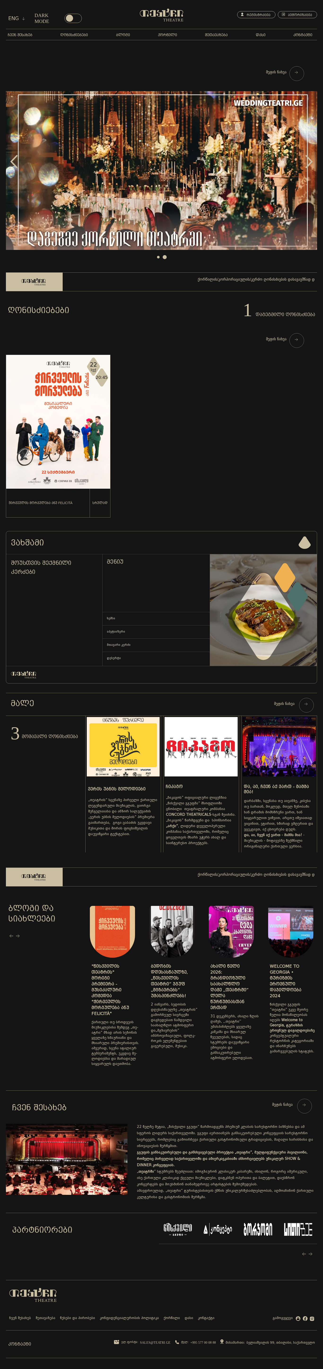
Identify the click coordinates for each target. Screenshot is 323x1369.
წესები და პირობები (77, 1318)
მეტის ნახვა (277, 72)
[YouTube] (298, 1319)
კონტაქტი (206, 1318)
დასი (189, 1318)
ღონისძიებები (38, 310)
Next (309, 161)
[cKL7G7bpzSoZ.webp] (161, 170)
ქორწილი (172, 1318)
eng (14, 18)
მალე (22, 703)
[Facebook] (305, 1319)
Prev (14, 161)
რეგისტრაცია (258, 15)
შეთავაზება (45, 1318)
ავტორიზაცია (299, 15)
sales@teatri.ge (155, 1342)
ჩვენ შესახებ (20, 1318)
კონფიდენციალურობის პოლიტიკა (129, 1318)
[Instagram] (312, 1319)
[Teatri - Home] (161, 15)
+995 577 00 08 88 (203, 1342)
